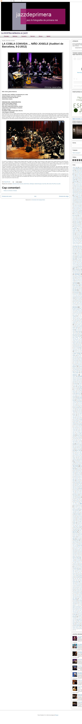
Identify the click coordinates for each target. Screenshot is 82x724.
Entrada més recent (6, 196)
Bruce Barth (75, 215)
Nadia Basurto (75, 487)
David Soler (79, 267)
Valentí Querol (75, 611)
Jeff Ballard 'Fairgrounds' (76, 379)
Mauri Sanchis (76, 470)
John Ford (74, 394)
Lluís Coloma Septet (77, 437)
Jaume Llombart (76, 372)
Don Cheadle (78, 275)
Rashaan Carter (75, 534)
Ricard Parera (76, 540)
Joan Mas (75, 388)
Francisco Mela (78, 319)
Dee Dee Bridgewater (76, 269)
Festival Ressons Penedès (77, 312)
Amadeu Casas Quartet (78, 185)
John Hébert (79, 394)
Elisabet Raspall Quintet (76, 286)
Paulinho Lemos (79, 517)
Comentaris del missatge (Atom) (38, 199)
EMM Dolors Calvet (76, 288)
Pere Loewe (76, 521)
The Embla (79, 588)
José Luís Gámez (75, 405)
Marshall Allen (77, 462)
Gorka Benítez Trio (76, 337)
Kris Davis (78, 422)
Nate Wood (75, 489)
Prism (80, 528)
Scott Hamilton (78, 560)
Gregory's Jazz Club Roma (77, 340)
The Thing (75, 593)
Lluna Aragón (75, 438)
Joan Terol (75, 389)
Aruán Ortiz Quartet (76, 193)
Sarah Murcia (78, 559)
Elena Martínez (76, 284)
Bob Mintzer (80, 209)
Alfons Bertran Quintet (78, 183)
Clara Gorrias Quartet (76, 241)
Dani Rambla (78, 253)
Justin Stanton (75, 418)
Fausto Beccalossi (76, 301)
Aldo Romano (79, 179)
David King (80, 262)
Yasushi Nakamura (76, 626)
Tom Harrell (75, 598)
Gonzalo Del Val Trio (76, 335)
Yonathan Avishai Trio (76, 627)
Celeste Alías (76, 226)
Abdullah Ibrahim (79, 168)
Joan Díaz (44, 183)
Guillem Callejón (76, 341)
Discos (40, 36)
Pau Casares (75, 516)
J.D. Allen (75, 363)
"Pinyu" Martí (75, 167)
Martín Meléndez (76, 465)
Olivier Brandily (76, 501)
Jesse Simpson (78, 381)
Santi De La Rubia (76, 558)
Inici (35, 196)
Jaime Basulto (78, 364)
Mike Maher (78, 480)
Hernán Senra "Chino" (76, 349)
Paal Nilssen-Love (79, 511)
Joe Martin (79, 391)
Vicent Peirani (76, 613)
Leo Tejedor (79, 433)
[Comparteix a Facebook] (20, 182)
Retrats (33, 36)
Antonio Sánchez (75, 190)
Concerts (23, 36)
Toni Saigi (75, 600)
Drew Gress (79, 278)
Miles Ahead (75, 482)
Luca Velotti (79, 440)
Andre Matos (78, 186)
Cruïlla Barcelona (75, 248)
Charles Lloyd (75, 230)
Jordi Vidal (80, 402)
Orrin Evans (80, 509)
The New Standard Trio (77, 591)
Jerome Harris (75, 380)
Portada (6, 36)
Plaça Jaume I (76, 527)
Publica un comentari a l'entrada (10, 190)
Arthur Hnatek (79, 192)
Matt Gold (74, 469)
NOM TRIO (74, 497)
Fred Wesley (75, 321)
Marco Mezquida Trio (77, 455)
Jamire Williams (75, 369)
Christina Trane (75, 239)
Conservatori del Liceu (77, 246)
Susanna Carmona (75, 576)
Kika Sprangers (76, 421)
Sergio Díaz (76, 564)
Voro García (74, 619)
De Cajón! (76, 268)
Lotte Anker (76, 439)
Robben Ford (75, 542)
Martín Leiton (76, 464)
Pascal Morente (79, 515)
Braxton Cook (76, 213)
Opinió (48, 36)
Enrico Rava (75, 290)
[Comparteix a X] (18, 182)
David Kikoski (75, 262)
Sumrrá (80, 574)
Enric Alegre (75, 289)
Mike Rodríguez (78, 481)
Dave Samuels (76, 260)
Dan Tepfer (74, 251)
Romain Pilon (80, 546)
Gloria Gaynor (75, 334)
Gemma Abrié (75, 327)
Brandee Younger (75, 212)
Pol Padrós (75, 528)
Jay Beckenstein (75, 373)
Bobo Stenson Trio (76, 210)
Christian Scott (79, 238)
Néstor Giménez (79, 491)
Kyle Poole (77, 424)
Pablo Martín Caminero (76, 512)
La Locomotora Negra (77, 425)
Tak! (76, 577)
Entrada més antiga (63, 196)
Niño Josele (49, 183)
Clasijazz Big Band (75, 242)
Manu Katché (75, 447)
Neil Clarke (78, 490)
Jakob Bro (74, 365)
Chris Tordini (75, 237)
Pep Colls (74, 518)
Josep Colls (79, 407)
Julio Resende (75, 416)
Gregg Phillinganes (76, 339)
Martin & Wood (78, 463)
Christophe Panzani (76, 240)
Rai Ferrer (76, 530)
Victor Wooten (75, 615)
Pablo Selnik (77, 513)
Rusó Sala (77, 551)
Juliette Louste (79, 415)
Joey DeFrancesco (77, 393)
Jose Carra (74, 404)
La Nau (75, 426)
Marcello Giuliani (79, 452)
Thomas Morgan (78, 594)
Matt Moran (79, 469)
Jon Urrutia (74, 399)
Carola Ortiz (78, 223)
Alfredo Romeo (79, 184)
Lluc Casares (78, 436)
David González (78, 261)
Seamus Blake (75, 561)
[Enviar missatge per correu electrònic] (13, 181)
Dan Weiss (79, 251)
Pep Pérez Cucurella (56, 183)
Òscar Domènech (76, 510)
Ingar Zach (79, 355)
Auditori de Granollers (77, 195)
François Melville (76, 320)
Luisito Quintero (75, 442)
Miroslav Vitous (79, 484)
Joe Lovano (79, 390)
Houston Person (77, 351)
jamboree (74, 366)
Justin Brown (78, 417)
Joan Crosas (76, 387)
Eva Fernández (78, 299)
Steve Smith (79, 573)
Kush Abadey (80, 423)
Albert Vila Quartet (75, 178)
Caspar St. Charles (77, 224)
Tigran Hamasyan (79, 595)
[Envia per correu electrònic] (16, 182)
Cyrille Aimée (78, 249)
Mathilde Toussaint (77, 467)
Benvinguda (78, 205)
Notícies (15, 36)
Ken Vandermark (76, 419)
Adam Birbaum (77, 169)
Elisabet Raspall (76, 285)
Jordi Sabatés (75, 402)
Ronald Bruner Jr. (76, 548)
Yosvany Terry (75, 628)
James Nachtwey (76, 368)
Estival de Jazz (77, 298)
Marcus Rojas (75, 456)
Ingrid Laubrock (79, 356)
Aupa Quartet (75, 197)
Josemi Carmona (76, 406)
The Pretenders (75, 592)
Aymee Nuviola (75, 198)
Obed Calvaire (76, 499)
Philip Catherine (78, 525)
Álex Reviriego (76, 182)
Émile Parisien (78, 287)
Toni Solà (79, 600)
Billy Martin (75, 208)
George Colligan (75, 328)
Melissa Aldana (78, 472)
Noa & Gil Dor (78, 496)
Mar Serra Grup (78, 448)
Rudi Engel (74, 550)
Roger (81, 543)
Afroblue (78, 170)
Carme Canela (76, 222)
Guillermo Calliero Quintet (77, 342)
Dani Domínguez (75, 252)
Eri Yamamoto (76, 292)
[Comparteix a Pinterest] (21, 182)
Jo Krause (75, 383)
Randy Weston (76, 533)
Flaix (80, 313)
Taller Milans (79, 578)
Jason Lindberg (76, 370)
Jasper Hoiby (78, 371)
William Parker (79, 622)
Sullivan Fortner (75, 574)
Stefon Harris (78, 571)
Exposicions (74, 300)
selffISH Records (77, 562)
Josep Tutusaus (78, 408)
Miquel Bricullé (78, 483)
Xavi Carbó (78, 623)
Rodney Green (76, 543)
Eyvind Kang (80, 300)
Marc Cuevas (77, 449)
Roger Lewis (74, 545)
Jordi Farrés (78, 400)
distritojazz (32, 183)
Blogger (56, 715)
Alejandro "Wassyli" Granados (77, 180)
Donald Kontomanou (76, 276)
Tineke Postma (75, 596)
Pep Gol (78, 518)
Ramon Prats (75, 532)
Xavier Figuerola (77, 625)
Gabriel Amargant (38, 183)
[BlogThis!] (17, 182)
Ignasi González (77, 353)
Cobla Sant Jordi (15, 183)
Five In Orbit (76, 313)
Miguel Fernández (75, 479)
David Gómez (26, 183)
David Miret (80, 264)
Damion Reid (75, 250)
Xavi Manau (77, 624)
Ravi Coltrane (76, 535)
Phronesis (74, 526)
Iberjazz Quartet (75, 352)
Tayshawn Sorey (75, 579)
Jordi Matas (74, 401)
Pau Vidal (74, 517)
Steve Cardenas (75, 572)
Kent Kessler (74, 420)
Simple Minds (75, 567)
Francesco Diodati (76, 318)
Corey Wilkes (76, 247)
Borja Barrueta (75, 211)
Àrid (76, 191)
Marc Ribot (79, 450)
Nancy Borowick (75, 488)
